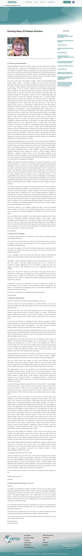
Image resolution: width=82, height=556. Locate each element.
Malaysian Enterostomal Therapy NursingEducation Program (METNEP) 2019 (65, 78)
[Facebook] (73, 2)
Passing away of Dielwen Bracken (65, 65)
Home (3, 5)
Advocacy (42, 2)
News (35, 2)
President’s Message (62, 44)
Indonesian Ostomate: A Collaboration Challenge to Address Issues (66, 57)
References (51, 2)
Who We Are (29, 2)
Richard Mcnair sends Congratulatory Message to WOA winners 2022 (65, 36)
